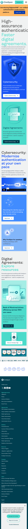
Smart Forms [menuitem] (4, 403)
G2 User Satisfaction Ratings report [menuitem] (8, 480)
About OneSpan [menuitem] (4, 461)
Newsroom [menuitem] (3, 465)
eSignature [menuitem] (3, 394)
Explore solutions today (10, 95)
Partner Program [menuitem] (5, 448)
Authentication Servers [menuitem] (6, 421)
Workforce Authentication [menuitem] (6, 443)
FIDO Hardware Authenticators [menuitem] (7, 409)
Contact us (19, 2)
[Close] (25, 505)
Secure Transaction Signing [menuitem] (7, 438)
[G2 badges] (14, 352)
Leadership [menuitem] (3, 468)
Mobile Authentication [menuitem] (6, 416)
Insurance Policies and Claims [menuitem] (7, 428)
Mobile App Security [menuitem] (5, 414)
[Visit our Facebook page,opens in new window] (5, 388)
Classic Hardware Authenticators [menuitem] (8, 411)
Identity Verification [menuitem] (5, 399)
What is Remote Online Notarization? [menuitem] (9, 483)
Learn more (18, 12)
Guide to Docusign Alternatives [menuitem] (8, 478)
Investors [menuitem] (3, 470)
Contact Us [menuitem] (3, 473)
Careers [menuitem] (3, 463)
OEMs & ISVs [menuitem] (4, 431)
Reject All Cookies (13, 520)
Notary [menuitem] (2, 396)
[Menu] (26, 2)
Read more (7, 218)
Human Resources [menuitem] (5, 433)
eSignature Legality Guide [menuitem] (6, 451)
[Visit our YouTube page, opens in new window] (9, 388)
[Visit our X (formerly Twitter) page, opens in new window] (2, 388)
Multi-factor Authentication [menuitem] (7, 491)
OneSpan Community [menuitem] (6, 455)
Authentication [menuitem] (4, 436)
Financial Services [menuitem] (5, 426)
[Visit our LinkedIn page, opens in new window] (7, 388)
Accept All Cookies (13, 516)
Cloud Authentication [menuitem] (5, 418)
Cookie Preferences (14, 524)
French (2, 502)
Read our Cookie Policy (16, 512)
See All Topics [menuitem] (4, 496)
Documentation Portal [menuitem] (6, 453)
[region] (14, 187)
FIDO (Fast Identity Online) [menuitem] (7, 489)
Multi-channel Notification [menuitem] (6, 401)
